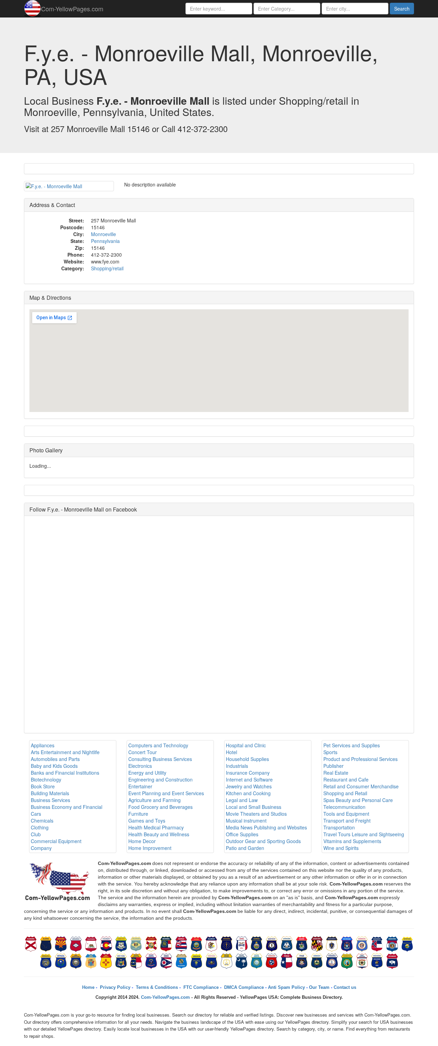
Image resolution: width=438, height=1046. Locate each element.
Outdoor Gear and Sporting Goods (263, 841)
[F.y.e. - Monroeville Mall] (69, 186)
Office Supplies (242, 834)
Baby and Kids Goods (54, 765)
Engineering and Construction (160, 779)
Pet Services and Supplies (351, 745)
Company (41, 847)
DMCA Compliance (243, 987)
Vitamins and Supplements (352, 841)
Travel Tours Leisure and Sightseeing (363, 834)
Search (402, 8)
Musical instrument (246, 820)
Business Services (50, 800)
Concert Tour (142, 752)
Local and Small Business (253, 806)
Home (88, 987)
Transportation (339, 827)
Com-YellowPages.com (72, 8)
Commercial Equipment (56, 841)
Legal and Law (242, 800)
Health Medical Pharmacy (156, 827)
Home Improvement (149, 847)
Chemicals (42, 820)
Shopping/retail (107, 268)
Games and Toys (146, 820)
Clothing (40, 827)
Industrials (237, 765)
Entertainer (140, 786)
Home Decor (142, 841)
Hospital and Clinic (246, 745)
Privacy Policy (114, 987)
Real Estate (335, 772)
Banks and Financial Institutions (65, 772)
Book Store (43, 786)
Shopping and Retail (345, 793)
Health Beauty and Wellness (158, 834)
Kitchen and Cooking (248, 793)
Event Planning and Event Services (166, 793)
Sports (330, 752)
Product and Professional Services (360, 759)
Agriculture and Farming (154, 800)
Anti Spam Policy (286, 987)
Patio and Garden (245, 847)
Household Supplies (247, 759)
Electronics (140, 765)
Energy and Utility (147, 772)
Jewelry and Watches (249, 786)
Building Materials (50, 793)
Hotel (231, 752)
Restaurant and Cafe (346, 779)
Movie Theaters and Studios (256, 813)
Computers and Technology (158, 745)
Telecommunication (344, 806)
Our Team (319, 987)
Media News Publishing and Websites (266, 827)
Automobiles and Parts (55, 759)
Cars (36, 813)
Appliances (42, 745)
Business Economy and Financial (66, 806)
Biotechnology (46, 779)
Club (36, 834)
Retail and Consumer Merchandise (361, 786)
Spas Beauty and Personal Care (358, 800)
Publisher (333, 765)
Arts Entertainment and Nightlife (65, 752)
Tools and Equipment (346, 813)
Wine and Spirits (341, 847)
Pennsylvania (105, 240)
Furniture (138, 813)
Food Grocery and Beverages (160, 806)
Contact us (345, 987)
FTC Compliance (200, 987)
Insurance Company (248, 772)
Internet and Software (249, 779)
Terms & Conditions (156, 987)
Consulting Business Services (160, 759)
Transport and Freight (347, 820)
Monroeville (103, 234)
